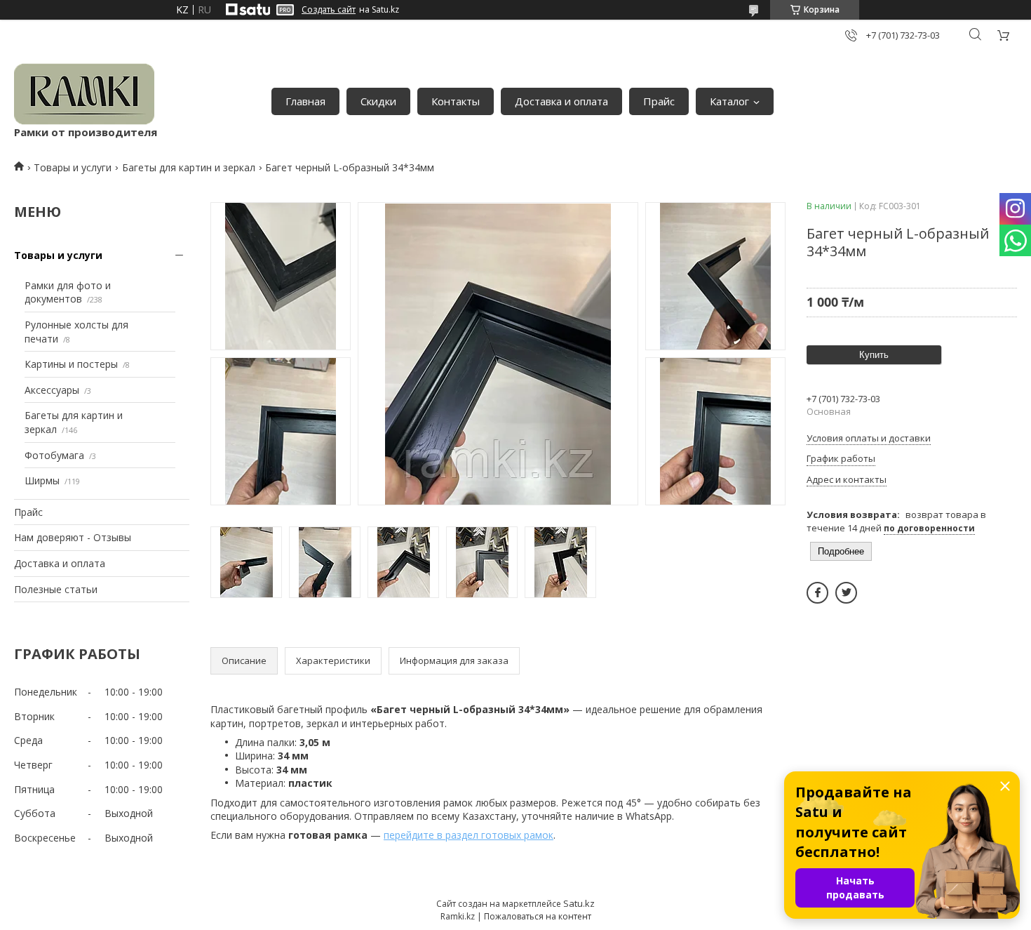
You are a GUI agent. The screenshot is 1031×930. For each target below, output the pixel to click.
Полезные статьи (55, 589)
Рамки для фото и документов (68, 292)
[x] (846, 593)
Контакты (455, 101)
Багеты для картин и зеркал (188, 167)
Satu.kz (579, 903)
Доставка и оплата (561, 101)
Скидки (378, 101)
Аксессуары (52, 390)
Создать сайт (329, 10)
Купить (874, 355)
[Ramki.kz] (84, 94)
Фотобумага (54, 455)
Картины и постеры (71, 364)
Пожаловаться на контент (537, 916)
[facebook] (817, 593)
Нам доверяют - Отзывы (72, 537)
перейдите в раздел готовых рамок (468, 835)
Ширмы (42, 480)
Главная (305, 101)
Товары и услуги (73, 167)
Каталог (729, 101)
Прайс (659, 101)
